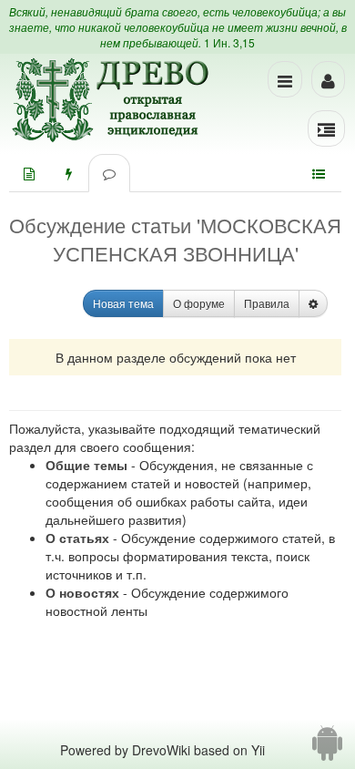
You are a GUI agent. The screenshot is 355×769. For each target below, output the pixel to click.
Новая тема (123, 303)
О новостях (82, 592)
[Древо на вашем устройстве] (327, 750)
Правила (266, 303)
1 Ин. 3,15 (229, 42)
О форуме (199, 303)
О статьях (77, 537)
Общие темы (86, 465)
